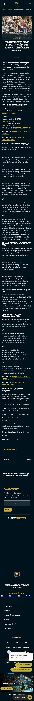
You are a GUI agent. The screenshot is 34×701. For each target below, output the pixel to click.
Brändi (6, 619)
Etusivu (4, 9)
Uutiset (10, 9)
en (7, 4)
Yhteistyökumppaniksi (12, 615)
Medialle (7, 611)
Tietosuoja (7, 628)
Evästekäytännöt (10, 624)
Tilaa (7, 510)
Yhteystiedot (8, 606)
